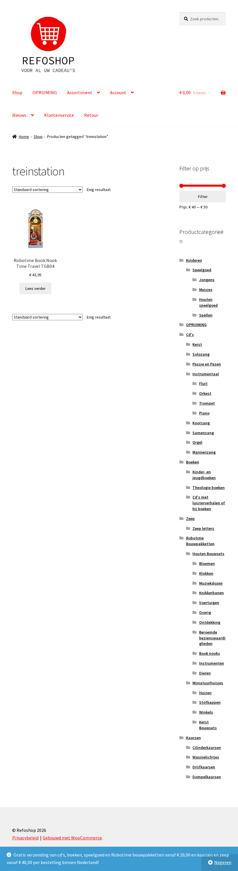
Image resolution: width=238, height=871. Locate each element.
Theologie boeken (208, 487)
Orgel (197, 442)
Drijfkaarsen (203, 767)
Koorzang (201, 423)
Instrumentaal (205, 374)
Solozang (201, 354)
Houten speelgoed (208, 302)
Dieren (205, 673)
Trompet (207, 403)
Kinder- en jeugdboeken (204, 474)
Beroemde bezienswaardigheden (212, 638)
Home (24, 136)
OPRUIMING (45, 92)
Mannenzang (204, 452)
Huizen (205, 692)
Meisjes (205, 289)
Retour (91, 115)
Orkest (205, 393)
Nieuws (19, 115)
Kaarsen (193, 737)
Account (118, 92)
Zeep (190, 518)
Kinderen (194, 260)
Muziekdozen (211, 583)
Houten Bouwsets (208, 553)
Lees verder (35, 288)
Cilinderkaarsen (206, 747)
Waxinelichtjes (205, 757)
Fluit (203, 383)
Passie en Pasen (206, 364)
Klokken (206, 573)
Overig (205, 612)
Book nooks (209, 653)
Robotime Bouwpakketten (200, 540)
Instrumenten (211, 663)
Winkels (206, 712)
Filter (203, 196)
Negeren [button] (222, 862)
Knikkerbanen (211, 592)
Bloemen (207, 563)
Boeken (192, 462)
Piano (204, 413)
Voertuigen (209, 602)
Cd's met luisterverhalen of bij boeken (208, 502)
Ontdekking (209, 622)
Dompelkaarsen (206, 776)
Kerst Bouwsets (208, 724)
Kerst (197, 344)
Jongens (206, 279)
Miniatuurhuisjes (207, 682)
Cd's (190, 334)
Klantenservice (59, 115)
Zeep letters (203, 528)
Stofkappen (210, 702)
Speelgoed (201, 269)
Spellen (205, 315)
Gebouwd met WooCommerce (72, 838)
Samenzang (203, 432)
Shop (17, 92)
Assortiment (79, 92)
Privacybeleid (25, 838)
